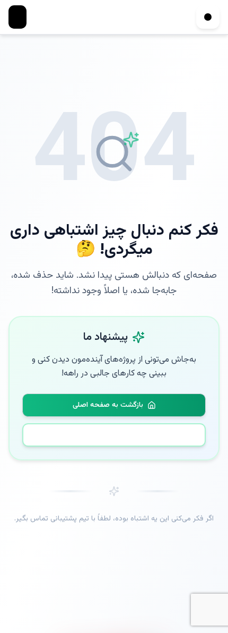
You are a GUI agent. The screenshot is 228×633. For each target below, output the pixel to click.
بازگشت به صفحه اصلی (108, 405)
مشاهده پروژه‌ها (120, 435)
